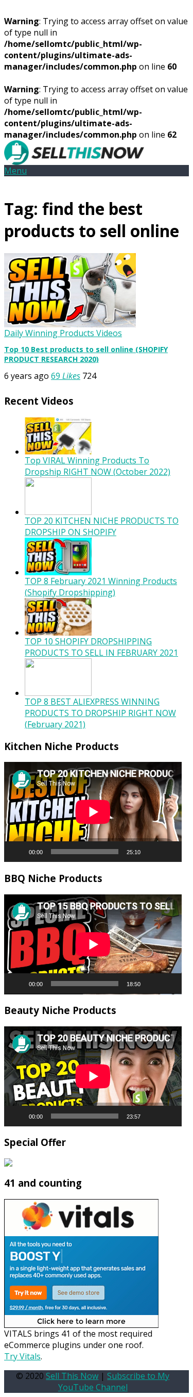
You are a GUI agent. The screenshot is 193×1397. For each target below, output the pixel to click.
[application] (93, 812)
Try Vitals (22, 1356)
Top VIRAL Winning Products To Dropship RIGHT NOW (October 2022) (97, 466)
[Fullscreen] (168, 851)
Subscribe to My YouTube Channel (114, 1381)
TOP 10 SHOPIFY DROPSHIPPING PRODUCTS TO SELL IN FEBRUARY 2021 (101, 647)
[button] (15, 170)
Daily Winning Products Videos (63, 333)
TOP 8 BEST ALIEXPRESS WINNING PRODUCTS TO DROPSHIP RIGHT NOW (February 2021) (100, 713)
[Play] (17, 851)
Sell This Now (72, 1376)
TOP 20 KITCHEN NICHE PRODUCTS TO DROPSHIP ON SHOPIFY (102, 526)
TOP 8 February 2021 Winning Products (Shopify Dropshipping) (101, 586)
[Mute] (152, 851)
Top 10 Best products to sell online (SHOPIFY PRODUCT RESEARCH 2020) (86, 354)
